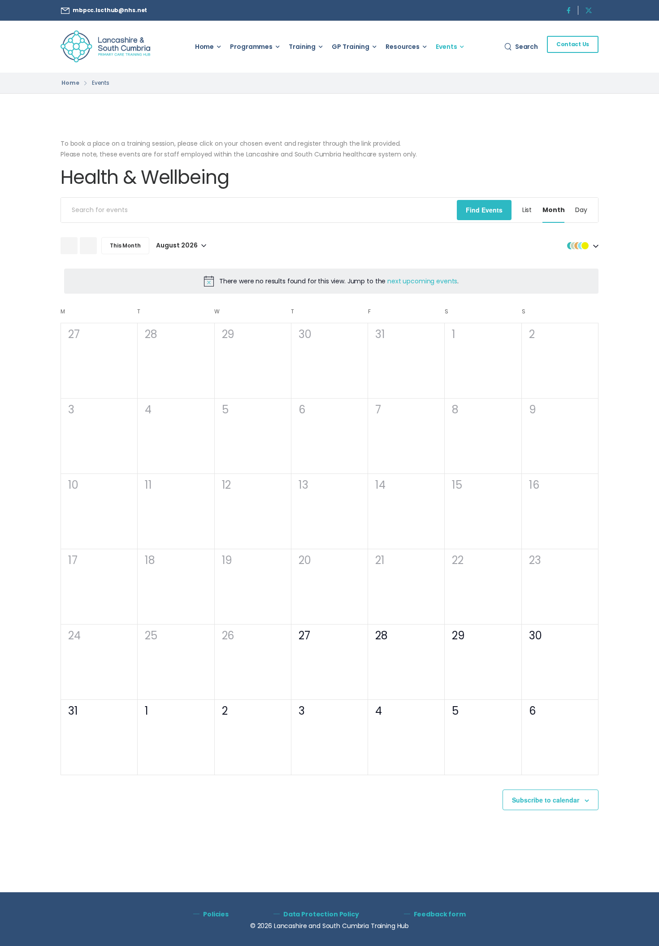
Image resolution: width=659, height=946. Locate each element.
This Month (125, 245)
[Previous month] (69, 245)
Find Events (484, 209)
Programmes (251, 46)
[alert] (331, 281)
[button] (580, 246)
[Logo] (105, 46)
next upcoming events (422, 281)
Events (446, 46)
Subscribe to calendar (545, 799)
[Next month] (88, 245)
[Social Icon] (568, 10)
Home (204, 46)
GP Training (350, 46)
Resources (403, 46)
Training (302, 46)
